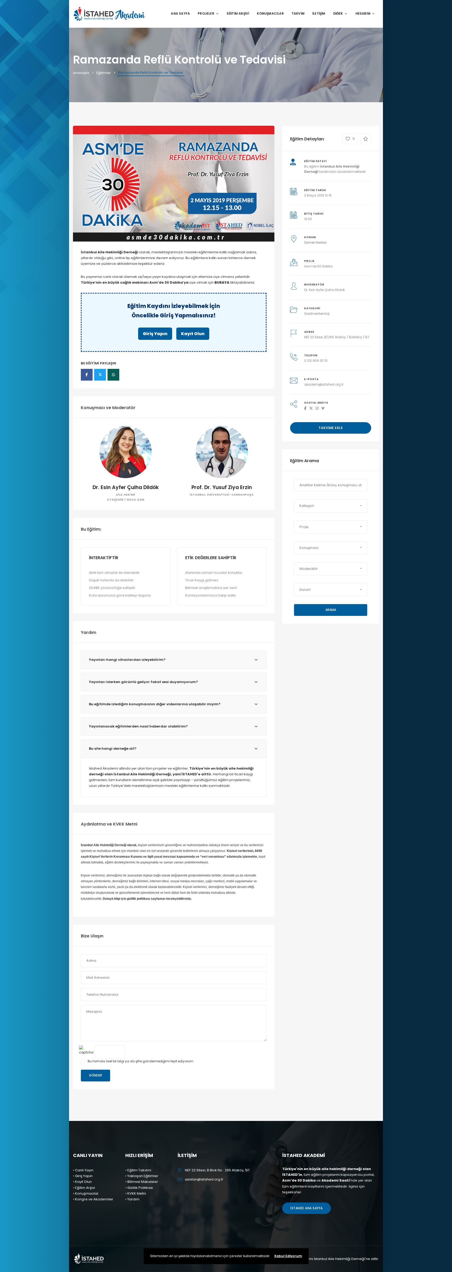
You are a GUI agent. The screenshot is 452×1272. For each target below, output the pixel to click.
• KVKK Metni (135, 1193)
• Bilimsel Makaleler (141, 1181)
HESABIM (362, 13)
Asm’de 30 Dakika (318, 266)
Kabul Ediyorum (288, 1256)
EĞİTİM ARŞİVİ (238, 13)
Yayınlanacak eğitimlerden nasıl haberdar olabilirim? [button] (138, 726)
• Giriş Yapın (83, 1175)
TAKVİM (298, 13)
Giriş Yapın (155, 334)
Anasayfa (81, 72)
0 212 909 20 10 (315, 360)
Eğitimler (103, 72)
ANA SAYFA (180, 13)
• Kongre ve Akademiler (93, 1199)
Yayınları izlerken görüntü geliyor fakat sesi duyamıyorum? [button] (143, 681)
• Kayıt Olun (82, 1181)
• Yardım (132, 1199)
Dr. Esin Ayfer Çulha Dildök (126, 487)
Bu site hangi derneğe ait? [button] (113, 748)
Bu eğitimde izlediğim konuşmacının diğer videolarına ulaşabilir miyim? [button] (155, 704)
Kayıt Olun (193, 334)
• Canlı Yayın (83, 1170)
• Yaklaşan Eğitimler (141, 1175)
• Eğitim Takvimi (138, 1170)
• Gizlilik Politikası (139, 1187)
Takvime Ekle (331, 428)
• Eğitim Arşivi (84, 1187)
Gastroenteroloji (317, 313)
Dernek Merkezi (315, 242)
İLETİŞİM (318, 13)
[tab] (174, 660)
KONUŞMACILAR (270, 13)
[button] (330, 505)
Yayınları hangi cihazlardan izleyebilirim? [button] (127, 659)
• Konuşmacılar (86, 1193)
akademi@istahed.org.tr (323, 384)
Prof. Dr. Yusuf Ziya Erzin (221, 487)
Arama (330, 610)
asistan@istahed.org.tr (204, 1179)
